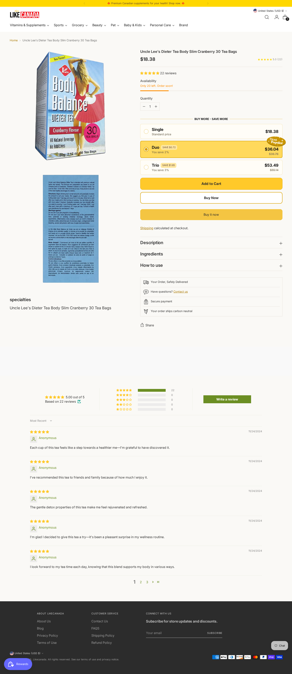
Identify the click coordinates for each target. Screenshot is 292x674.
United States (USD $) (271, 10)
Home (14, 40)
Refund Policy (101, 643)
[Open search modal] (267, 17)
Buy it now (211, 215)
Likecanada (39, 659)
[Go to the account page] (275, 17)
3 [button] (147, 582)
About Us (44, 621)
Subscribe (214, 632)
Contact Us (99, 621)
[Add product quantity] (144, 106)
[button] (150, 73)
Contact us (180, 291)
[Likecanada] (25, 14)
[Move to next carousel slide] (279, 362)
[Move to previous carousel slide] (270, 362)
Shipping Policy (102, 635)
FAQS (95, 628)
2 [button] (141, 582)
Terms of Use (47, 643)
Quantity (146, 98)
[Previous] (84, 3)
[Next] (207, 3)
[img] (39, 432)
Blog (40, 628)
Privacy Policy (47, 635)
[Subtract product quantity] (156, 106)
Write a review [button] (227, 399)
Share (149, 325)
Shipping (146, 228)
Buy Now (211, 198)
